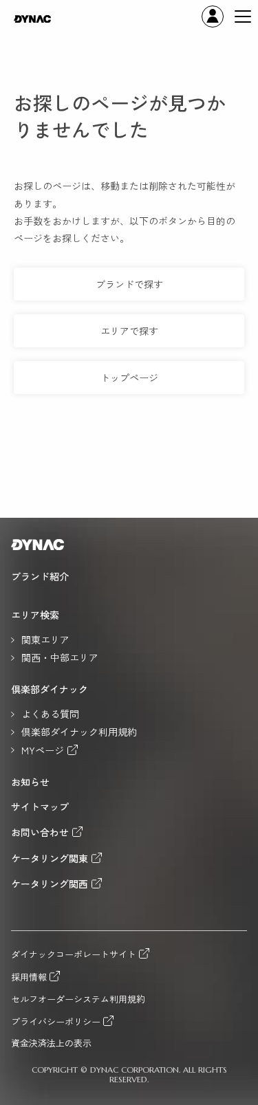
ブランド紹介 (40, 576)
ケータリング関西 (49, 883)
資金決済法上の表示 (51, 1043)
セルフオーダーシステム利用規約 (78, 999)
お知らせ (30, 781)
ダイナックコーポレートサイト (73, 954)
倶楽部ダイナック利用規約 (79, 731)
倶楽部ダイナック (49, 688)
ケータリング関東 (49, 858)
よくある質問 (50, 713)
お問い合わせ (40, 832)
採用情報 (29, 976)
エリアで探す (129, 331)
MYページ (42, 750)
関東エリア (45, 639)
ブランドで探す (129, 284)
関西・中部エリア (59, 657)
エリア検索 (35, 614)
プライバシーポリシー (55, 1021)
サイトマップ (40, 806)
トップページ (129, 377)
